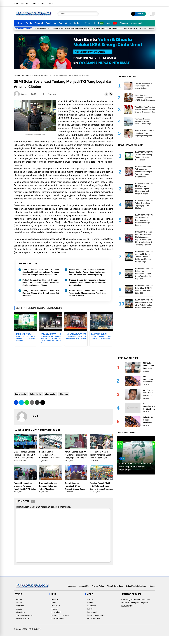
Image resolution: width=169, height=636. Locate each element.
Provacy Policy (98, 586)
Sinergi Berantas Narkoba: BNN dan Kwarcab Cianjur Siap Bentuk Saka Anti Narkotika (40, 293)
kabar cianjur (35, 394)
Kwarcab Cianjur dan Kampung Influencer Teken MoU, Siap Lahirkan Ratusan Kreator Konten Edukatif (87, 282)
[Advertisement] (63, 368)
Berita (76, 23)
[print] (32, 402)
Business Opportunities (24, 615)
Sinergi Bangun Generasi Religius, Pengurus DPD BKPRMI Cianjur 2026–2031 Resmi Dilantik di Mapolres (25, 455)
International (136, 23)
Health (98, 23)
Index (43, 3)
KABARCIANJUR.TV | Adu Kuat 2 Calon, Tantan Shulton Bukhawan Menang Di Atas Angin (144, 256)
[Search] (96, 13)
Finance (19, 603)
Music (111, 23)
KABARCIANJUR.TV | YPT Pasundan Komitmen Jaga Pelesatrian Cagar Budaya (144, 220)
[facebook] (138, 3)
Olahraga (124, 23)
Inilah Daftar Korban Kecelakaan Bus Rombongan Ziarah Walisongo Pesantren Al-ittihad (149, 420)
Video (87, 23)
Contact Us (34, 3)
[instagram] (146, 3)
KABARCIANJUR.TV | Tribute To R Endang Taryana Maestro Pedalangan (49, 28)
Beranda (17, 75)
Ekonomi (39, 23)
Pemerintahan (65, 23)
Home (16, 3)
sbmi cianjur (50, 394)
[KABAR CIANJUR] (33, 17)
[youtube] (150, 3)
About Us (24, 3)
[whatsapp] (26, 402)
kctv (122, 458)
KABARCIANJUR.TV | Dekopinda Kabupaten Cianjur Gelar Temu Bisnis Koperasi (144, 273)
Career (152, 586)
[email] (37, 402)
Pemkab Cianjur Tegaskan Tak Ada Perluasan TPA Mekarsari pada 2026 (50, 455)
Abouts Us (72, 586)
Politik (29, 23)
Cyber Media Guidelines (136, 586)
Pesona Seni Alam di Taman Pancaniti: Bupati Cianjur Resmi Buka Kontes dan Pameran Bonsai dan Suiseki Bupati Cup (87, 272)
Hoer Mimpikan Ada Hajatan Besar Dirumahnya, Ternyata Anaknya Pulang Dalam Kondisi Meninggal (149, 406)
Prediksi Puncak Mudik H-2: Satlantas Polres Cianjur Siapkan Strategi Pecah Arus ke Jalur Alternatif (87, 293)
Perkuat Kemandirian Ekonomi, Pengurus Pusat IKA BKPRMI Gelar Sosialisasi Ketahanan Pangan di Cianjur (40, 282)
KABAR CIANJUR (34, 629)
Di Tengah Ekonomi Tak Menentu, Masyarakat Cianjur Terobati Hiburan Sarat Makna (110, 28)
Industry (19, 609)
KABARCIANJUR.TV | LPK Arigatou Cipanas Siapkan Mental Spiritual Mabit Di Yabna (144, 188)
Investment (20, 606)
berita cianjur (20, 394)
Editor (50, 3)
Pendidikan (51, 23)
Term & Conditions (115, 586)
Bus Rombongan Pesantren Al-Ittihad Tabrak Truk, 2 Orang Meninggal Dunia (149, 379)
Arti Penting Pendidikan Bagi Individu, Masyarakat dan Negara (148, 393)
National (19, 599)
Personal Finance (22, 618)
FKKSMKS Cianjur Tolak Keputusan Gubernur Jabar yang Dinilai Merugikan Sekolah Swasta (148, 366)
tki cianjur (26, 75)
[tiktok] (153, 3)
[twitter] (142, 3)
